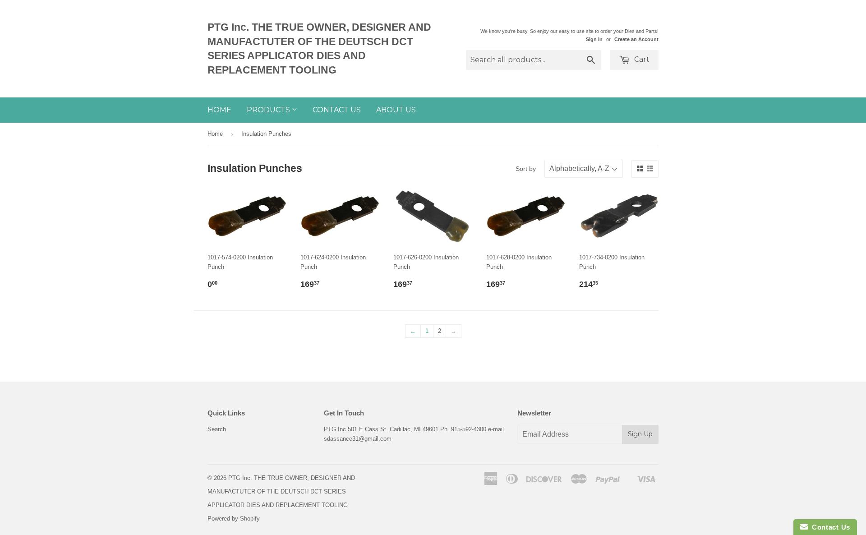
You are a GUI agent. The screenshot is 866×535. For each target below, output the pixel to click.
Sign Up (640, 434)
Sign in (594, 39)
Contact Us (337, 110)
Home (219, 110)
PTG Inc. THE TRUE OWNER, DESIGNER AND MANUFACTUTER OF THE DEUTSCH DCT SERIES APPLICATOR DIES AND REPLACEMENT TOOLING (319, 49)
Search (216, 429)
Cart (641, 59)
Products (269, 110)
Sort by (526, 168)
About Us (396, 110)
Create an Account (636, 39)
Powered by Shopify (233, 518)
